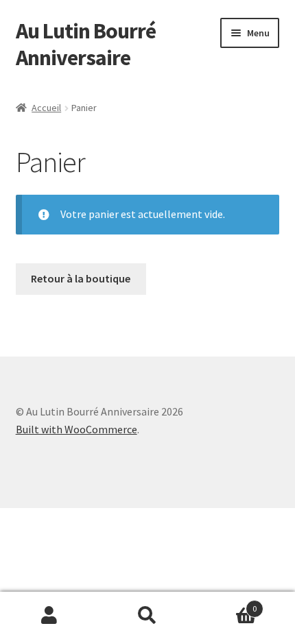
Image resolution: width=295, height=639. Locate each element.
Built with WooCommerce (76, 429)
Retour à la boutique (80, 278)
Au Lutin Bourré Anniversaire (86, 44)
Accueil (46, 107)
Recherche (147, 615)
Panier (227, 604)
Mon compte (49, 615)
